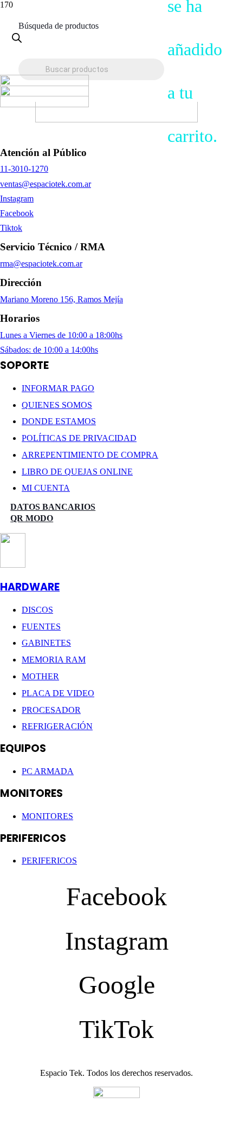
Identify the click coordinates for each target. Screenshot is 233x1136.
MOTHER (40, 676)
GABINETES (46, 642)
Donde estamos (59, 421)
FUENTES (41, 626)
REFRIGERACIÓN (57, 726)
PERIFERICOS (49, 860)
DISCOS (37, 609)
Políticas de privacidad (79, 438)
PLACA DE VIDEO (58, 693)
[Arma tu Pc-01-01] (44, 104)
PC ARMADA (48, 771)
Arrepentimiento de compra (90, 454)
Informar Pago (58, 388)
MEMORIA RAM (54, 659)
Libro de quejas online (77, 471)
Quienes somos (57, 405)
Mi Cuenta (46, 487)
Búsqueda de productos (58, 25)
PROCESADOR (51, 710)
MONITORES (47, 816)
